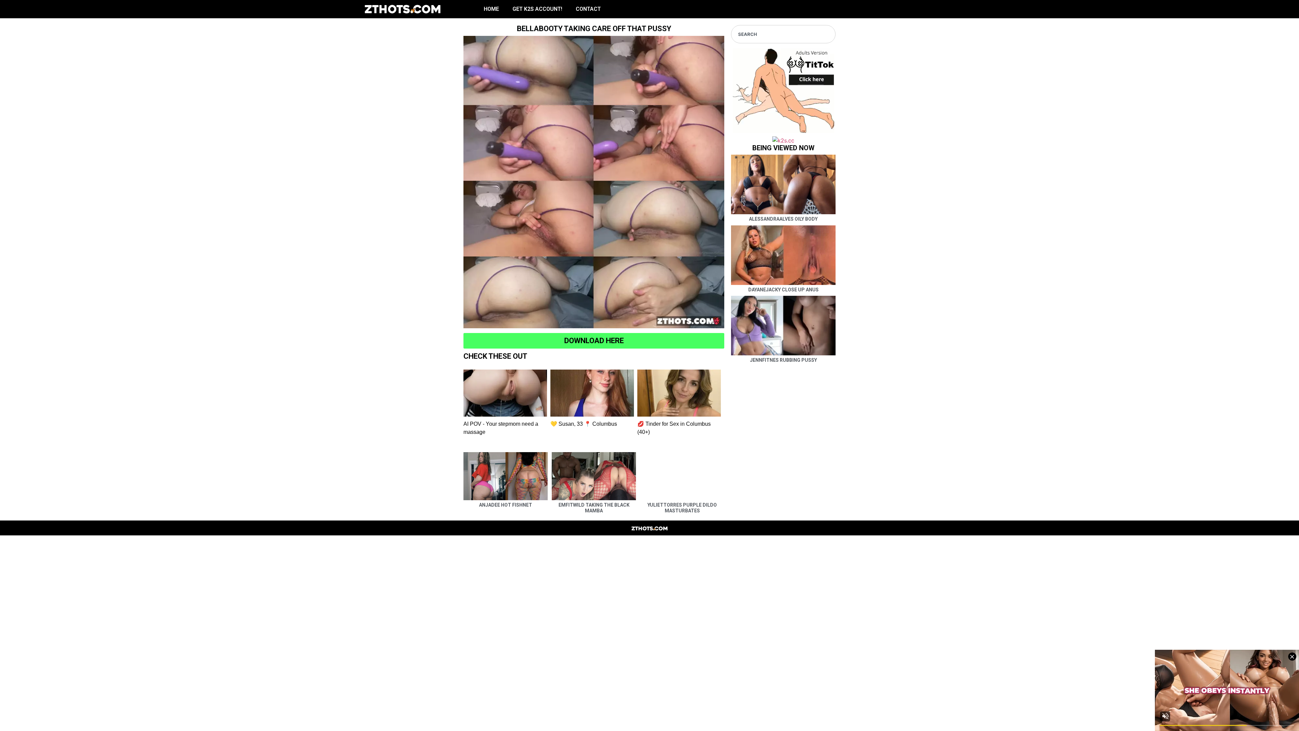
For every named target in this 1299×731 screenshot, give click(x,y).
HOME (491, 9)
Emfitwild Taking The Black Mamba (594, 507)
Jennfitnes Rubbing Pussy (783, 360)
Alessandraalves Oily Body (783, 219)
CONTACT (588, 9)
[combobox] (783, 34)
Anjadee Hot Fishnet (505, 505)
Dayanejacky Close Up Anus (783, 289)
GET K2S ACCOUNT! (537, 9)
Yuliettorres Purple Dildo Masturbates (682, 507)
